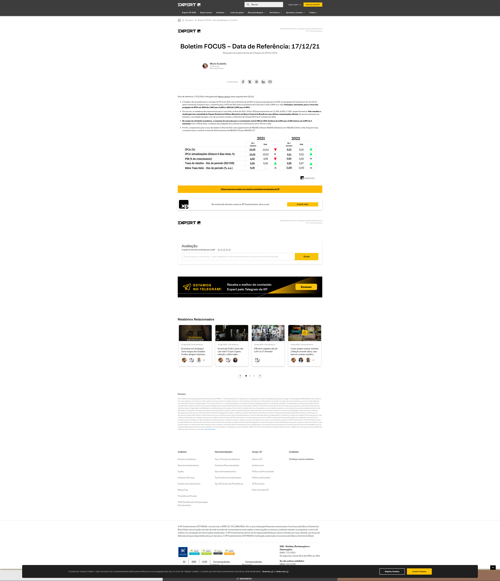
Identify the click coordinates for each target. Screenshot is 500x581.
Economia (189, 20)
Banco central (224, 96)
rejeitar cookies (392, 571)
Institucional (258, 465)
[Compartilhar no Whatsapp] (256, 82)
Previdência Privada (187, 496)
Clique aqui (302, 204)
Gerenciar (266, 571)
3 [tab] (254, 376)
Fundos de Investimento (189, 483)
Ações (181, 471)
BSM (194, 561)
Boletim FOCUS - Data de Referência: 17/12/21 (217, 20)
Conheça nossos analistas (301, 459)
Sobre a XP (257, 459)
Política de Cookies (261, 477)
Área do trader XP (260, 490)
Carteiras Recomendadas (227, 465)
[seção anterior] (240, 376)
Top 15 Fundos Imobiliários (227, 459)
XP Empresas (258, 483)
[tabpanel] (195, 345)
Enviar (307, 256)
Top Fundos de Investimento (228, 477)
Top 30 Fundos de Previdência (229, 483)
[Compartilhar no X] (249, 82)
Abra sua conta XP (313, 4)
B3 (184, 561)
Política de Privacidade (263, 471)
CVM (204, 561)
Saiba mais (281, 571)
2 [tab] (250, 376)
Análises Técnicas (186, 477)
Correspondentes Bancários (252, 563)
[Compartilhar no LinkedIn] (263, 82)
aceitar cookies (419, 571)
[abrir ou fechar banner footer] (493, 567)
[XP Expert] (189, 4)
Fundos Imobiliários (187, 459)
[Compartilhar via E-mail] (270, 82)
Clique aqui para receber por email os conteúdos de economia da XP (250, 189)
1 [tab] (246, 376)
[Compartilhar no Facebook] (243, 82)
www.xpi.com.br (209, 429)
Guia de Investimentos (188, 465)
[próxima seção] (260, 376)
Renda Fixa (183, 490)
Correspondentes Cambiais (220, 563)
